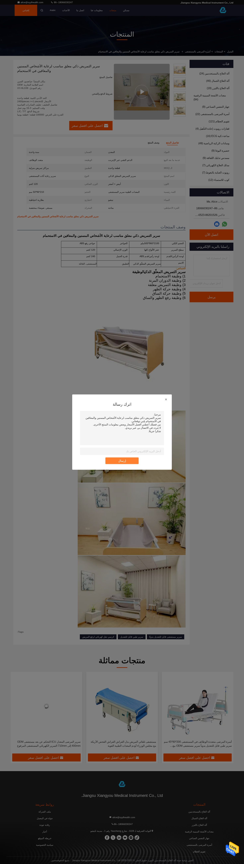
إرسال (122, 460)
